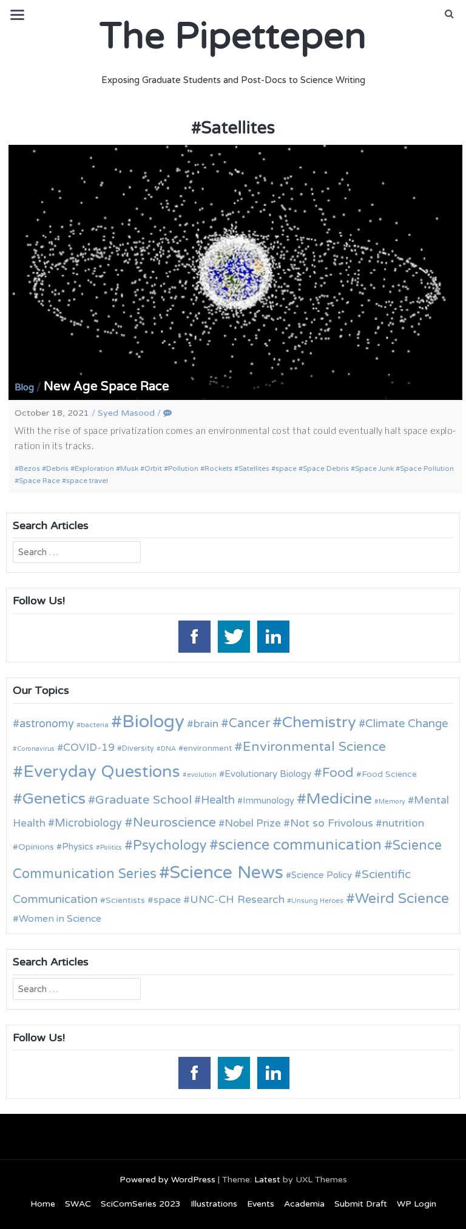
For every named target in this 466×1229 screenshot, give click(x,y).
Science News (226, 872)
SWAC (78, 1204)
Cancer (249, 723)
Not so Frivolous (331, 823)
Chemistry (319, 722)
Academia (304, 1204)
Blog (24, 387)
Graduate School (143, 800)
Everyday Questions (101, 772)
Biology (153, 721)
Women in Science (60, 919)
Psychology (170, 845)
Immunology (268, 800)
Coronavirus (36, 749)
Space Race (39, 480)
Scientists (125, 900)
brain (206, 724)
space (286, 468)
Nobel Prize (253, 823)
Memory (392, 801)
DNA (168, 749)
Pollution (183, 468)
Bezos (29, 468)
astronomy (46, 723)
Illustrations (214, 1204)
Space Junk (374, 468)
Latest (267, 1179)
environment (207, 748)
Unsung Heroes (317, 900)
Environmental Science (314, 746)
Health (218, 800)
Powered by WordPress (167, 1179)
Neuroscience (174, 822)
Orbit (153, 468)
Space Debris (326, 468)
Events (260, 1204)
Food (338, 773)
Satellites (253, 468)
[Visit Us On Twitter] (233, 635)
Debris (57, 468)
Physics (77, 846)
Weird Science (402, 898)
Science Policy (321, 875)
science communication (300, 845)
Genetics (54, 798)
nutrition (403, 823)
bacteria (95, 725)
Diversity (138, 748)
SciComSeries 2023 (141, 1204)
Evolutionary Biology (268, 773)
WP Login (416, 1204)
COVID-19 (89, 747)
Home (42, 1204)
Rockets (218, 468)
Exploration (94, 468)
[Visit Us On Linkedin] (272, 635)
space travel (87, 480)
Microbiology (88, 823)
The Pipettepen (233, 36)
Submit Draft (360, 1204)
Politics (111, 847)
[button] (449, 14)
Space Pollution (427, 468)
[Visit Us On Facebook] (194, 635)
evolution (202, 775)
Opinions (36, 847)
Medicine (339, 799)
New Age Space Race (106, 386)
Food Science (389, 774)
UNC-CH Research (237, 899)
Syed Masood (126, 413)
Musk (129, 468)
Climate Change (406, 723)
